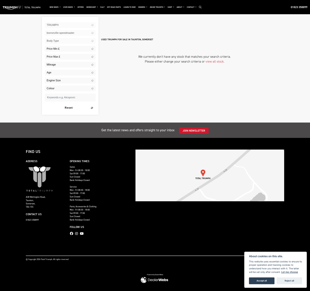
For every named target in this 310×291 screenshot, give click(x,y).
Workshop (91, 7)
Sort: (106, 20)
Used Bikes (68, 7)
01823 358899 (299, 7)
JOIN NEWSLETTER (194, 130)
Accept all (262, 280)
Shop (170, 7)
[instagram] (77, 233)
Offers (81, 7)
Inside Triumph (157, 7)
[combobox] (70, 25)
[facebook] (72, 233)
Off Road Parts (114, 7)
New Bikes (54, 7)
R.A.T (102, 7)
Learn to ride (130, 7)
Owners (142, 7)
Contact (191, 7)
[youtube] (82, 233)
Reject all (289, 280)
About (180, 7)
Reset (69, 107)
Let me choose (289, 272)
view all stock (215, 61)
